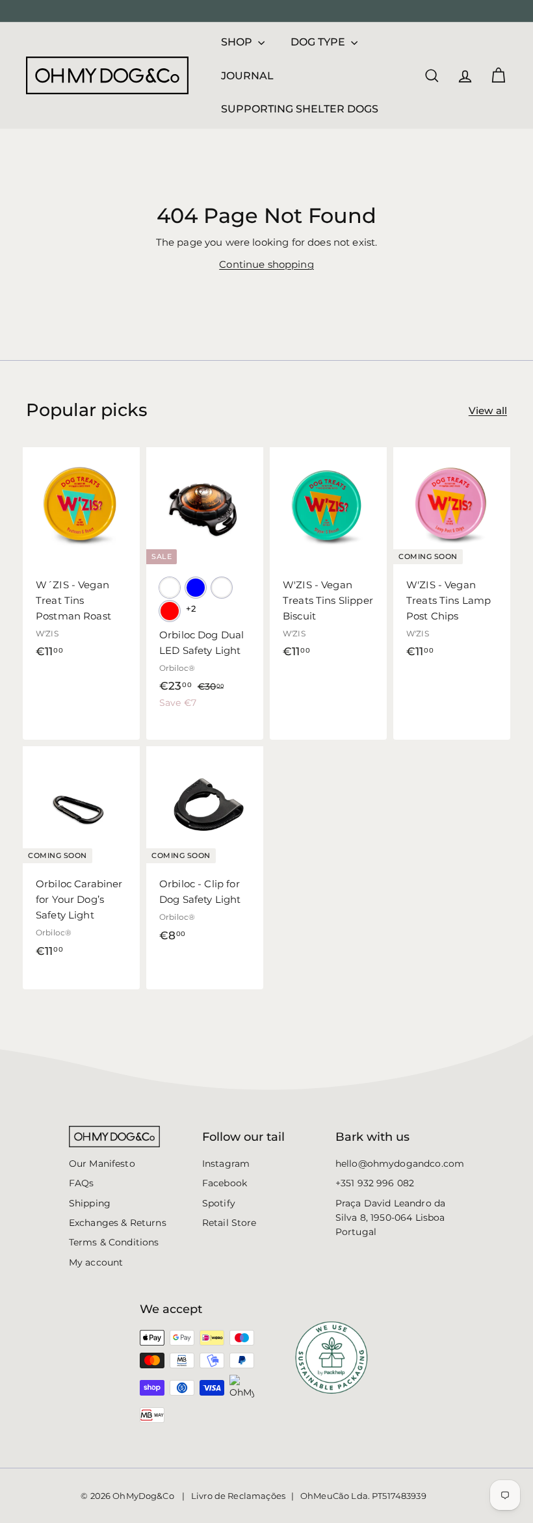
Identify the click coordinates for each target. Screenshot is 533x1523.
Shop (238, 42)
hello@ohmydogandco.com (399, 1163)
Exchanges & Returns (117, 1223)
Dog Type (319, 42)
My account (96, 1262)
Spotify (218, 1203)
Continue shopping (266, 264)
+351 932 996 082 (374, 1183)
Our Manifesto (102, 1163)
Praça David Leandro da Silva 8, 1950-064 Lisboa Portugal (390, 1217)
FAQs (81, 1183)
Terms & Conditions (114, 1242)
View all (488, 410)
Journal (247, 76)
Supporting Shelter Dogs (299, 109)
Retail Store (229, 1223)
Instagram (226, 1163)
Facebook (224, 1183)
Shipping (89, 1203)
